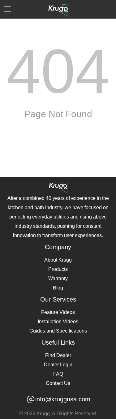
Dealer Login (58, 364)
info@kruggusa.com (62, 399)
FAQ (58, 374)
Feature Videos (58, 312)
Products (58, 269)
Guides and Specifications (58, 330)
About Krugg (58, 259)
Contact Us (58, 383)
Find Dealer (58, 355)
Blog (58, 287)
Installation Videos (58, 321)
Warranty (58, 278)
